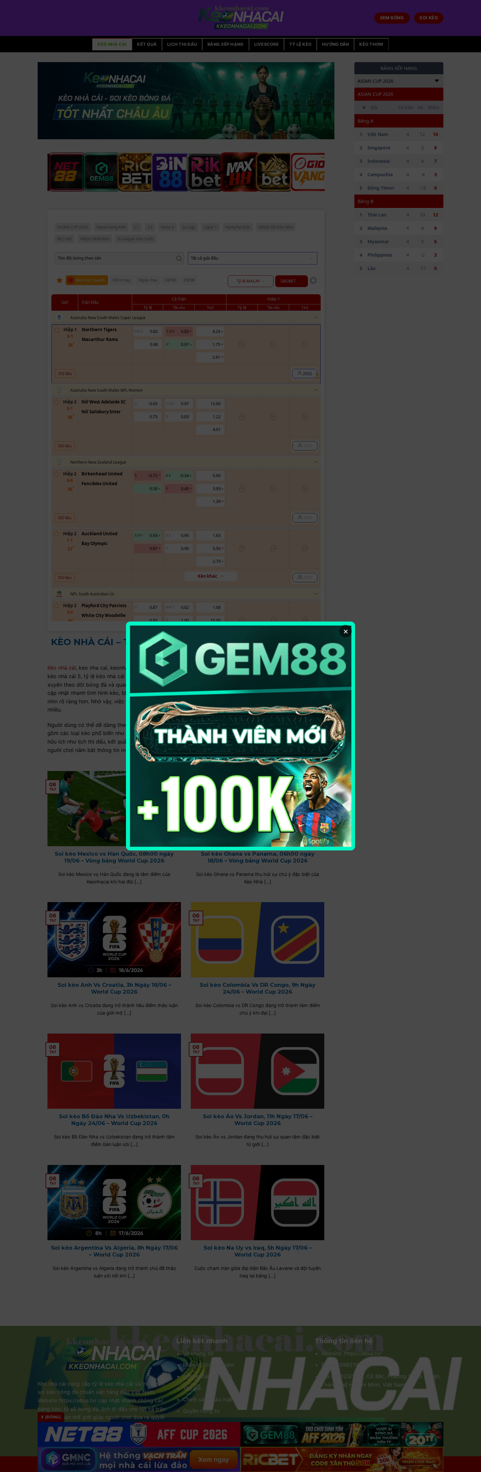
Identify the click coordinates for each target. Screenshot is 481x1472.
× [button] (345, 631)
